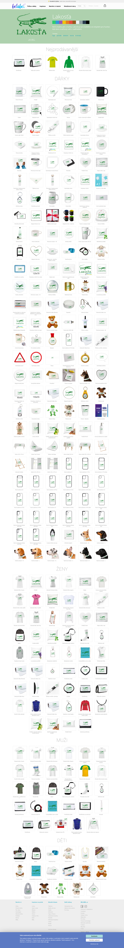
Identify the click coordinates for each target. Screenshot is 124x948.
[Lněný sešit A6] (37, 422)
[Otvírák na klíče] (21, 404)
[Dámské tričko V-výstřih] (37, 593)
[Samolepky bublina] (103, 351)
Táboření (50, 906)
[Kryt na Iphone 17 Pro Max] (103, 457)
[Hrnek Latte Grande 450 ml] (86, 227)
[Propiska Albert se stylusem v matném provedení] (21, 297)
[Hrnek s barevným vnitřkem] (86, 102)
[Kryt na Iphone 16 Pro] (70, 475)
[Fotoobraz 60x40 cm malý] (37, 315)
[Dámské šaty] (54, 610)
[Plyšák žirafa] (86, 280)
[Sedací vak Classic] (37, 439)
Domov (17, 917)
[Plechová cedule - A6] (103, 315)
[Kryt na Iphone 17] (70, 457)
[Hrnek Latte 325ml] (21, 120)
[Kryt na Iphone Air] (21, 475)
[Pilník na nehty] (37, 681)
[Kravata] (103, 799)
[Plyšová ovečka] (103, 244)
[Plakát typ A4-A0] (54, 138)
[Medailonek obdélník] (54, 646)
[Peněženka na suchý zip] (103, 664)
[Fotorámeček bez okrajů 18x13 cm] (70, 351)
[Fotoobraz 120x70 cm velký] (37, 262)
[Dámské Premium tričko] (54, 575)
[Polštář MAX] (103, 102)
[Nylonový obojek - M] (86, 546)
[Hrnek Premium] (21, 85)
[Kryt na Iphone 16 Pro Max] (86, 475)
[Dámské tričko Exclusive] (86, 593)
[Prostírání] (54, 368)
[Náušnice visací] (54, 664)
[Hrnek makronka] (37, 227)
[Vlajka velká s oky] (103, 156)
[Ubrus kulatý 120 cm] (70, 439)
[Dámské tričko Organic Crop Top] (70, 593)
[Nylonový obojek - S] (70, 546)
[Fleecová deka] (21, 138)
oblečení (65, 35)
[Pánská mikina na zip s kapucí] (70, 55)
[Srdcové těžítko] (103, 209)
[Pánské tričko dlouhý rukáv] (87, 55)
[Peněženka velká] (70, 664)
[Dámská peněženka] (86, 717)
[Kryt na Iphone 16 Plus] (54, 475)
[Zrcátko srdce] (86, 664)
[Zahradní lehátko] (21, 457)
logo (53, 35)
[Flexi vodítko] (86, 244)
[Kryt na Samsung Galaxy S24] (54, 510)
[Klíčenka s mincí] (86, 386)
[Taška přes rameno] (37, 55)
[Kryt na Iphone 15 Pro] (21, 492)
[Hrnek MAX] (70, 191)
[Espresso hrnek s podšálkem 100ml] (37, 138)
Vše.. (33, 919)
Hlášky (33, 912)
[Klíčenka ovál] (103, 628)
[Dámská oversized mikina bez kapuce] (70, 610)
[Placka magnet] (37, 120)
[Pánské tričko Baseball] (86, 764)
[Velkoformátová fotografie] (21, 315)
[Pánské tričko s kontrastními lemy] (70, 764)
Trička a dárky (31, 6)
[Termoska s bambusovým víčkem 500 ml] (54, 173)
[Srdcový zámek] (86, 297)
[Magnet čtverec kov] (37, 209)
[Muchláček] (95, 882)
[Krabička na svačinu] (21, 262)
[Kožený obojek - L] (37, 546)
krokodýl (78, 35)
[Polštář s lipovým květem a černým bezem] (54, 422)
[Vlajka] (21, 102)
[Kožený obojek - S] (103, 528)
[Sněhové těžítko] (54, 280)
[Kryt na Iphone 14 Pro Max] (86, 492)
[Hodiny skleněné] (21, 280)
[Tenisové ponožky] (37, 764)
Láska (33, 906)
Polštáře (18, 916)
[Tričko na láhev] (86, 315)
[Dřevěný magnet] (70, 528)
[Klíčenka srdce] (21, 191)
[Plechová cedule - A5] (54, 227)
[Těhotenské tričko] (103, 646)
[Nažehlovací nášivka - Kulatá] (103, 138)
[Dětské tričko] (54, 55)
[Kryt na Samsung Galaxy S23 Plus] (21, 528)
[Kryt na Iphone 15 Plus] (37, 492)
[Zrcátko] (70, 681)
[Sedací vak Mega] (54, 439)
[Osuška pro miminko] (54, 864)
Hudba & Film (35, 916)
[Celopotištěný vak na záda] (86, 646)
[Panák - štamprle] (86, 404)
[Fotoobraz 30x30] (86, 173)
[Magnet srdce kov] (37, 244)
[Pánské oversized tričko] (21, 610)
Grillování (50, 912)
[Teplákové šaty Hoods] (21, 646)
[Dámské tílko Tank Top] (103, 55)
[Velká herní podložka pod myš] (70, 262)
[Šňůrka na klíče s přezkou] (103, 333)
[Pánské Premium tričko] (37, 746)
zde (47, 942)
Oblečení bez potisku (69, 908)
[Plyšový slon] (70, 404)
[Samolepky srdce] (70, 173)
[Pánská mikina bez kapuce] (95, 817)
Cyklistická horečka (53, 916)
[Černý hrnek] (103, 85)
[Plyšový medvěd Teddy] (54, 315)
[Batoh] (21, 628)
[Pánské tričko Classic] (21, 746)
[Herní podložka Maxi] (103, 191)
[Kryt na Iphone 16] (37, 475)
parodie (59, 35)
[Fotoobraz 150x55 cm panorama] (37, 386)
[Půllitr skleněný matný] (70, 120)
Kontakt (96, 6)
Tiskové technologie (86, 921)
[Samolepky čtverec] (86, 120)
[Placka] (70, 102)
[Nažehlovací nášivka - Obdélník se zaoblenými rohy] (37, 297)
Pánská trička (19, 908)
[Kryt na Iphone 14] (54, 492)
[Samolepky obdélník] (86, 85)
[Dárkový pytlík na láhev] (21, 422)
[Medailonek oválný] (70, 646)
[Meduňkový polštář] (103, 227)
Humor (33, 914)
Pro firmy (66, 910)
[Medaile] (54, 333)
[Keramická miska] (37, 404)
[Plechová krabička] (103, 846)
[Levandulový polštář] (103, 280)
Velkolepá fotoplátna (53, 919)
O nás (82, 928)
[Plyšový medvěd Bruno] (86, 864)
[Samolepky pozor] (21, 351)
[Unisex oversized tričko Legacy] (103, 575)
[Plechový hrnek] (70, 85)
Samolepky (18, 912)
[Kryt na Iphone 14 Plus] (70, 492)
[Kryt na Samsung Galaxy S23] (103, 510)
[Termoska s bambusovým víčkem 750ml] (21, 173)
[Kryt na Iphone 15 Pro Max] (70, 333)
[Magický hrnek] (37, 102)
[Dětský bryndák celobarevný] (29, 882)
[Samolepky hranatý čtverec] (54, 156)
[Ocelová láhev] (21, 227)
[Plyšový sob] (103, 386)
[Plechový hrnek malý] (37, 156)
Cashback (83, 911)
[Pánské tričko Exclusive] (54, 746)
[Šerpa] (54, 351)
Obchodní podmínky (86, 923)
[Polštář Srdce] (86, 156)
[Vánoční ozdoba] (86, 351)
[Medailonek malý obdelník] (103, 699)
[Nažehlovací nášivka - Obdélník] (86, 191)
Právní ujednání (32, 40)
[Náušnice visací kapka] (70, 699)
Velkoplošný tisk (68, 906)
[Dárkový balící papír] (54, 209)
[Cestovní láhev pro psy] (54, 528)
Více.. (17, 919)
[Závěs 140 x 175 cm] (54, 457)
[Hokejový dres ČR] (62, 817)
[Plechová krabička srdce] (103, 368)
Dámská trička (19, 914)
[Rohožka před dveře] (21, 209)
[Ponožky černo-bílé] (86, 628)
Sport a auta (35, 908)
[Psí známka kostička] (37, 333)
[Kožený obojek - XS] (86, 528)
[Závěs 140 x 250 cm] (37, 457)
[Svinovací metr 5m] (37, 799)
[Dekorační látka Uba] (54, 386)
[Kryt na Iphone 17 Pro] (86, 457)
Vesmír (50, 925)
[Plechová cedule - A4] (37, 280)
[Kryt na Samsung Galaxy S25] (103, 492)
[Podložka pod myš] (37, 191)
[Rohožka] (21, 156)
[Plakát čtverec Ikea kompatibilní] (86, 262)
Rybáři (49, 923)
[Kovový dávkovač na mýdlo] (103, 422)
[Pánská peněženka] (21, 799)
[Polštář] (37, 85)
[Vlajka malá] (54, 262)
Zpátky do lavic (52, 908)
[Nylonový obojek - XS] (86, 368)
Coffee (49, 921)
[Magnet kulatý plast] (21, 368)
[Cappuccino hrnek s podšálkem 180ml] (103, 120)
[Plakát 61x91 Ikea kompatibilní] (86, 138)
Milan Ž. (33, 39)
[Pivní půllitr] (54, 191)
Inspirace (43, 6)
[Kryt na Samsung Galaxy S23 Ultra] (37, 528)
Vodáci (49, 910)
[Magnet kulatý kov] (70, 386)
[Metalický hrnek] (70, 280)
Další (33, 917)
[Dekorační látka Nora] (86, 333)
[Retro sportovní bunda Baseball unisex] (37, 699)
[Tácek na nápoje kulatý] (86, 209)
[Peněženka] (20, 55)
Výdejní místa (84, 915)
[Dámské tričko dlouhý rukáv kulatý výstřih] (86, 699)
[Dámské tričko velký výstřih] (21, 593)
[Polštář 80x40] (86, 422)
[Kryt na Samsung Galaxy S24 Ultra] (86, 510)
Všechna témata (52, 929)
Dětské (33, 910)
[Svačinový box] (70, 244)
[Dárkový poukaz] (103, 404)
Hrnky (17, 906)
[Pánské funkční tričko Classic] (103, 746)
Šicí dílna (18, 910)
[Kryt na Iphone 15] (103, 475)
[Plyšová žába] (54, 404)
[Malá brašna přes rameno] (70, 628)
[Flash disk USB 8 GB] (70, 315)
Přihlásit (91, 6)
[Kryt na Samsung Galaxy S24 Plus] (70, 510)
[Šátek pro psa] (37, 173)
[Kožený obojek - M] (21, 546)
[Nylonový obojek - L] (103, 546)
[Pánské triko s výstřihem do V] (21, 782)
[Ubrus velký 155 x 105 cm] (86, 439)
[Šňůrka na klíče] (54, 120)
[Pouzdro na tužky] (70, 864)
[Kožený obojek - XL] (54, 546)
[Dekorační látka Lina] (103, 297)
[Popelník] (70, 297)
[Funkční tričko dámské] (21, 699)
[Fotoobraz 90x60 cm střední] (21, 386)
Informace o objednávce (86, 909)
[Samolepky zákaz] (37, 351)
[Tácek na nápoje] (70, 368)
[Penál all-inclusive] (21, 846)
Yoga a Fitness (52, 914)
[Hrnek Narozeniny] (21, 333)
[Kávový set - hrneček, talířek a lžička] (54, 244)
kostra (72, 35)
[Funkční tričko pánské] (21, 764)
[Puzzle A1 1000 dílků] (103, 173)
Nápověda (83, 917)
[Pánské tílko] (37, 782)
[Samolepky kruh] (54, 85)
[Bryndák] (86, 846)
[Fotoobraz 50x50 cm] (103, 262)
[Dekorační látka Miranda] (54, 297)
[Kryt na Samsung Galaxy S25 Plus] (37, 510)
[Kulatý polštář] (70, 227)
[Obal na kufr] (21, 244)
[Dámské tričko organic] (70, 575)
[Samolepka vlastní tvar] (54, 102)
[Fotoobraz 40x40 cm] (70, 138)
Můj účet (83, 926)
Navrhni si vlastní (55, 6)
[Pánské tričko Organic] (70, 746)
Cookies (83, 924)
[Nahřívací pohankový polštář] (70, 422)
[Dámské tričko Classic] (21, 575)
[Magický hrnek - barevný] (70, 209)
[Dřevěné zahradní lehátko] (103, 439)
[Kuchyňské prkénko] (37, 368)
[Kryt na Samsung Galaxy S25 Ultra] (21, 510)
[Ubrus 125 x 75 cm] (21, 439)
